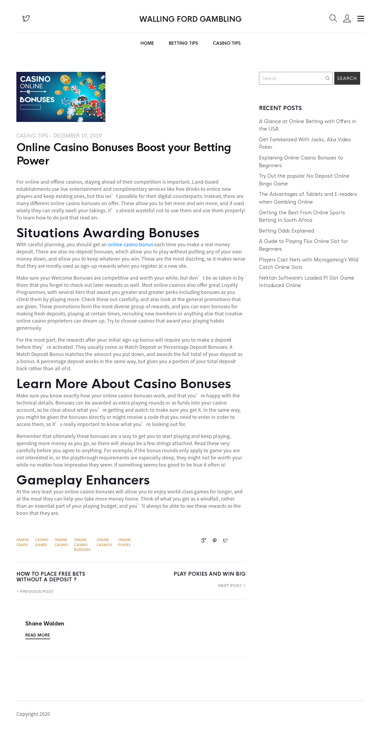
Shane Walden (44, 624)
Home (147, 43)
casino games (42, 542)
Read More (37, 635)
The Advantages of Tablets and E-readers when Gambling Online (308, 198)
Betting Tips (183, 43)
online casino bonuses (82, 545)
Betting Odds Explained (286, 231)
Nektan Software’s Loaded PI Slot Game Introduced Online (306, 282)
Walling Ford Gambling (190, 19)
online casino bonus (130, 244)
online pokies (124, 542)
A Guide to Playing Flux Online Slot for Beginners (303, 245)
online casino (61, 542)
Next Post (210, 579)
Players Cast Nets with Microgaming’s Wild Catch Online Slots (308, 264)
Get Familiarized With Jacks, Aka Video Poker (305, 144)
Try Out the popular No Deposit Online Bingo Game (304, 180)
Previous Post (50, 582)
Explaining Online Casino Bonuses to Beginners (301, 162)
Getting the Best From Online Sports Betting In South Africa (302, 217)
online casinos (104, 542)
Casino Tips (227, 43)
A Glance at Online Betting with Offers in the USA (307, 125)
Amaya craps (22, 542)
